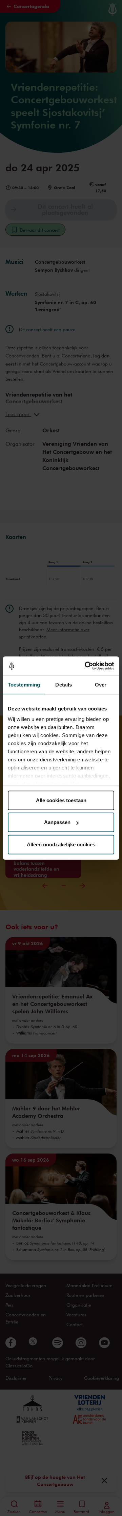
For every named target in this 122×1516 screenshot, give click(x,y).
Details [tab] (63, 684)
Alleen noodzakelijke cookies (61, 844)
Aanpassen (57, 822)
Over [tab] (100, 684)
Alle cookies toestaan (61, 800)
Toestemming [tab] (24, 684)
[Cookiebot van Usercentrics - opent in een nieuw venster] (86, 666)
